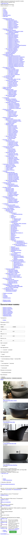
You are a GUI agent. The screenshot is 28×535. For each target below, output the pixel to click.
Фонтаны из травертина (13, 179)
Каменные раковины (10, 33)
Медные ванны (11, 138)
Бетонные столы (9, 210)
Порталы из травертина (13, 186)
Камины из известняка (13, 22)
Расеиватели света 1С (18, 264)
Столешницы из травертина (14, 108)
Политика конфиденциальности (8, 484)
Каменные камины (10, 19)
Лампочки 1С (17, 266)
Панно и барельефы (7, 284)
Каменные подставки (10, 68)
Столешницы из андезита (14, 105)
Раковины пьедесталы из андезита (16, 62)
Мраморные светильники (11, 289)
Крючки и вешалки (15, 237)
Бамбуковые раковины (13, 32)
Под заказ (5, 13)
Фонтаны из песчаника (13, 178)
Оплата (4, 10)
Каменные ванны (9, 124)
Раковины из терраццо (19, 256)
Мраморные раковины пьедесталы (16, 63)
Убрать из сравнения (5, 524)
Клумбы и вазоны (7, 187)
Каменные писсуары (10, 152)
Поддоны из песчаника (13, 145)
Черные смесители (12, 86)
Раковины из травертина (13, 46)
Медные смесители (12, 83)
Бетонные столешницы (11, 98)
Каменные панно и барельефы (12, 285)
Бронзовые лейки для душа (14, 79)
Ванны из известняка (13, 127)
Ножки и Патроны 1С (18, 265)
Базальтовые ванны (12, 125)
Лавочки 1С (13, 235)
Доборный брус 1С (15, 249)
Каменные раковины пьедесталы (13, 55)
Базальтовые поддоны (13, 141)
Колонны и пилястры (8, 196)
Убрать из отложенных (6, 502)
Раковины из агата (12, 38)
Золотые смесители (12, 82)
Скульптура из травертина (14, 207)
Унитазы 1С (13, 216)
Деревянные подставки (16, 250)
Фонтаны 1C (14, 213)
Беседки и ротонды (7, 278)
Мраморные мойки (12, 94)
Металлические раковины (11, 48)
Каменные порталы (10, 183)
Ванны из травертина (13, 131)
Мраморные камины (12, 27)
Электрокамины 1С (20, 242)
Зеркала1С (13, 246)
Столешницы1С (14, 221)
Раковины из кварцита (13, 40)
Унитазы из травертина (13, 162)
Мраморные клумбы (12, 195)
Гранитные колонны (12, 199)
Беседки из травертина (13, 280)
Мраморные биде (12, 151)
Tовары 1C (10, 211)
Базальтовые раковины (13, 34)
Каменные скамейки (10, 268)
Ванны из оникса (12, 129)
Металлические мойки (11, 95)
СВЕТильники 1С (18, 263)
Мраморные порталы (13, 185)
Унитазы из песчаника (13, 161)
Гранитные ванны (12, 133)
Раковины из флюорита (13, 47)
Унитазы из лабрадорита (13, 159)
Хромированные (17, 252)
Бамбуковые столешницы (14, 101)
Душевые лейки (9, 77)
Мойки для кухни (7, 88)
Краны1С (13, 238)
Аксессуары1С (14, 253)
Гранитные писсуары (13, 153)
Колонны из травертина (13, 201)
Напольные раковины (8, 54)
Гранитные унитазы (12, 157)
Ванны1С (13, 251)
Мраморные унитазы (13, 158)
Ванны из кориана (12, 122)
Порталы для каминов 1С (19, 244)
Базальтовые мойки (12, 90)
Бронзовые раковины (13, 49)
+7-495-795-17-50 (4, 3)
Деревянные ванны (10, 123)
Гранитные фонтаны (12, 173)
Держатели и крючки (10, 165)
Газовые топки (17, 219)
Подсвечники (14, 228)
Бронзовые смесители (13, 81)
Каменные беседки (10, 279)
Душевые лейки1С (15, 247)
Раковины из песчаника (13, 44)
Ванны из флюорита (12, 132)
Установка (5, 12)
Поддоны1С (13, 231)
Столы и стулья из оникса (14, 275)
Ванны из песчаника (13, 130)
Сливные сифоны (10, 167)
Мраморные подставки (13, 70)
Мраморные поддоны (13, 144)
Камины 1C (13, 239)
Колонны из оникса (12, 200)
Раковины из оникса (12, 42)
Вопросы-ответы (7, 15)
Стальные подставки (10, 75)
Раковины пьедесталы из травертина (16, 56)
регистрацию (8, 489)
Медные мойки (11, 96)
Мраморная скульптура (13, 206)
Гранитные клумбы (12, 192)
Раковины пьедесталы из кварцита (16, 59)
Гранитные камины (12, 20)
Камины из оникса (12, 23)
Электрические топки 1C (21, 243)
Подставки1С (14, 226)
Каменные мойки (9, 89)
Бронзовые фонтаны (12, 181)
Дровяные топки (17, 218)
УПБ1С (12, 215)
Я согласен (13, 531)
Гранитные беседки (12, 281)
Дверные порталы (7, 182)
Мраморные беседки (12, 282)
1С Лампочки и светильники (17, 260)
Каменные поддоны (10, 140)
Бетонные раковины (10, 53)
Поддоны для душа (7, 139)
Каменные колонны (10, 197)
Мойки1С (13, 233)
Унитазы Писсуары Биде (8, 146)
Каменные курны (9, 110)
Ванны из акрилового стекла (14, 121)
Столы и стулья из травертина (15, 277)
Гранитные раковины (13, 35)
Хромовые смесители (13, 84)
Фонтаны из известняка (13, 176)
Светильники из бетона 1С (20, 261)
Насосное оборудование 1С (17, 232)
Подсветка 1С (14, 229)
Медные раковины (12, 51)
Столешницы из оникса (13, 107)
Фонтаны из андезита (13, 175)
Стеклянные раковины (11, 52)
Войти (4, 478)
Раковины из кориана (18, 259)
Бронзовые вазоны (10, 189)
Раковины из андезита (13, 39)
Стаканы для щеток (10, 169)
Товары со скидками (7, 293)
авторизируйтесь (17, 489)
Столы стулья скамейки (8, 208)
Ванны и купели (6, 117)
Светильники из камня (8, 288)
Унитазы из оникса (12, 160)
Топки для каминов (7, 87)
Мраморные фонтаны (13, 174)
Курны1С (13, 236)
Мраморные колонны (13, 202)
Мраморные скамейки (13, 271)
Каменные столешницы (11, 102)
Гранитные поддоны (12, 143)
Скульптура (5, 203)
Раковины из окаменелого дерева (15, 31)
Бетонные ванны (9, 118)
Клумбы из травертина (13, 194)
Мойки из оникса (12, 93)
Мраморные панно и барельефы (15, 286)
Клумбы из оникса (12, 193)
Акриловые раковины (16, 254)
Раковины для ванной (8, 29)
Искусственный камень (13, 69)
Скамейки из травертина (13, 272)
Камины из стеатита (12, 25)
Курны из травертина (13, 115)
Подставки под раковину (8, 67)
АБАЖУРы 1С (17, 267)
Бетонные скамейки (10, 209)
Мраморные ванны (12, 134)
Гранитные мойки (12, 91)
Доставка (5, 11)
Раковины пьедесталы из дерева (15, 60)
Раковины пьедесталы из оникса (15, 58)
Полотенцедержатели (16, 225)
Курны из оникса (12, 114)
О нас (4, 9)
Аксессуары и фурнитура (8, 164)
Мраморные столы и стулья (14, 274)
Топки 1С (13, 217)
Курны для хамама (7, 109)
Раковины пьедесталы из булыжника (16, 61)
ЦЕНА (4, 320)
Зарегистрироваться (7, 480)
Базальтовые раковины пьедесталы (16, 66)
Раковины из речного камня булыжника (17, 45)
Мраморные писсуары (13, 154)
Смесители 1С (14, 222)
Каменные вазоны (10, 190)
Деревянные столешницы (11, 100)
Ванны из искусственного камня (13, 119)
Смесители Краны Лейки (8, 76)
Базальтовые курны (12, 111)
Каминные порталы (7, 18)
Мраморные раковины (13, 37)
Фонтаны (5, 171)
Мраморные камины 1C (21, 245)
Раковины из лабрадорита (14, 41)
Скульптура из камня (10, 204)
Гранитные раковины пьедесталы (15, 65)
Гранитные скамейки (13, 270)
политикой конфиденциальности (13, 529)
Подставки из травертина (14, 74)
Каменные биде (9, 147)
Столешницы (6, 97)
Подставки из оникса (13, 73)
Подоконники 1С (15, 230)
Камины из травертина (13, 26)
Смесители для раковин (11, 80)
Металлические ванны (11, 136)
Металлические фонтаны (11, 180)
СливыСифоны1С (15, 224)
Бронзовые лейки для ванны (20, 223)
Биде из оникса (11, 148)
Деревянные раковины (11, 30)
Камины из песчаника (13, 24)
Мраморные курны (12, 116)
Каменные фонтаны (10, 172)
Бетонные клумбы (10, 188)
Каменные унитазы (10, 155)
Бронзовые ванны (12, 137)
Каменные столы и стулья (11, 273)
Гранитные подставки (13, 72)
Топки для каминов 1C (19, 240)
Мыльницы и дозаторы (11, 166)
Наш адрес (5, 16)
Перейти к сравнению (5, 505)
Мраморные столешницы (14, 104)
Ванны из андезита (12, 126)
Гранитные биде (12, 150)
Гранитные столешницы (13, 103)
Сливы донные (9, 168)
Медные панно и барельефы (12, 287)
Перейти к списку (5, 495)
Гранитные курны (12, 112)
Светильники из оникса (11, 291)
